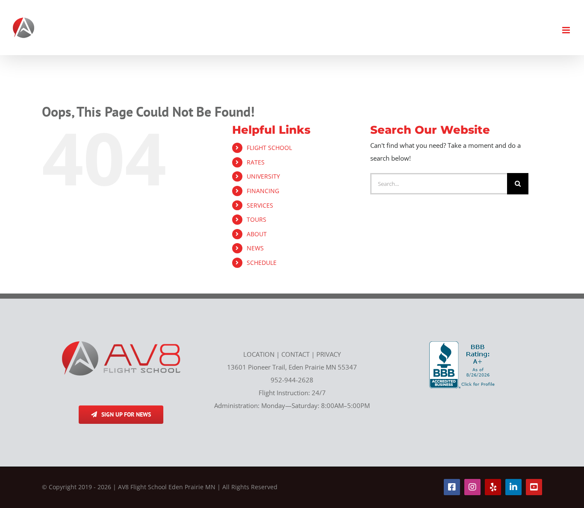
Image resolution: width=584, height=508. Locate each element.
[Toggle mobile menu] (566, 30)
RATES (256, 162)
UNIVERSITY (263, 176)
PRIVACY (328, 354)
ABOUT (257, 234)
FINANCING (263, 191)
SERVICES (260, 205)
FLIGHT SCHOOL (269, 148)
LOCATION (258, 354)
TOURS (256, 219)
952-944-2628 (292, 380)
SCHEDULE (262, 262)
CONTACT (295, 354)
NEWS (255, 248)
